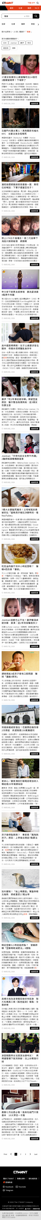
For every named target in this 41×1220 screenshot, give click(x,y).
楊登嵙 (5, 48)
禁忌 (29, 42)
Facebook (9, 1187)
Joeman (13, 42)
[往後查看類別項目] (36, 8)
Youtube (22, 1187)
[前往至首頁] (7, 3)
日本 (5, 42)
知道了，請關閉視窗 (33, 1209)
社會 (13, 24)
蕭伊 (22, 42)
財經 (33, 24)
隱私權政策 (6, 1215)
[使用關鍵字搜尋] (36, 16)
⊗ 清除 (26, 16)
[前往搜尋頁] (38, 3)
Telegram (9, 1190)
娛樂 (23, 24)
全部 (3, 24)
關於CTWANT (8, 1179)
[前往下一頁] (30, 1154)
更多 (13, 48)
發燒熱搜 (8, 1182)
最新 (11, 8)
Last (35, 1154)
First (5, 1154)
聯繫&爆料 (21, 1179)
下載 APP (31, 3)
